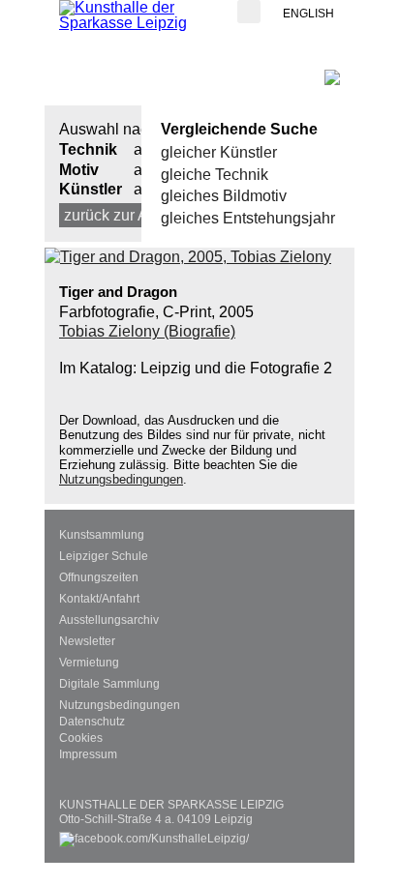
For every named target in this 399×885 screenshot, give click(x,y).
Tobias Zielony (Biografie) (147, 331)
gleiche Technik (214, 174)
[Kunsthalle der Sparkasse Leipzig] (136, 15)
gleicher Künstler (219, 152)
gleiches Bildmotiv (224, 196)
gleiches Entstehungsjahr (248, 218)
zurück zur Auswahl (131, 215)
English (308, 13)
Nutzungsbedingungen (121, 479)
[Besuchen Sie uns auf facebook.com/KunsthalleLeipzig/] (154, 834)
